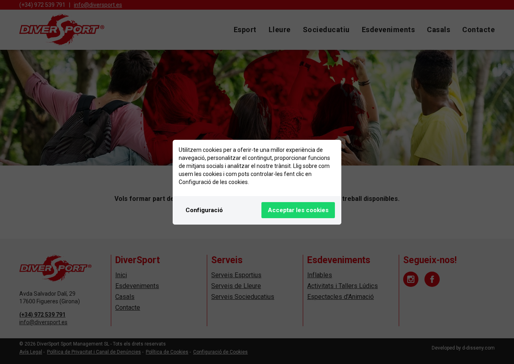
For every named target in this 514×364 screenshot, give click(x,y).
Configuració (204, 210)
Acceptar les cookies (298, 210)
